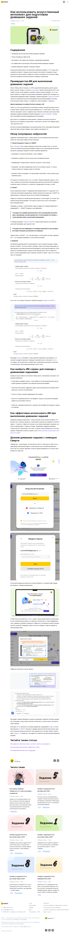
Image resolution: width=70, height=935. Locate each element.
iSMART (57, 96)
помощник (17, 146)
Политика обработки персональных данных (55, 905)
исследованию (35, 90)
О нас (30, 903)
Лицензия (46, 903)
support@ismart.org (8, 909)
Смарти (50, 96)
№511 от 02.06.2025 (18, 924)
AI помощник (32, 912)
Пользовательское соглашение (52, 907)
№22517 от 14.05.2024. (20, 919)
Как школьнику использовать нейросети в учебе (24, 747)
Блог (30, 909)
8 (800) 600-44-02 (8, 907)
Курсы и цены (47, 912)
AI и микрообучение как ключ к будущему (22, 750)
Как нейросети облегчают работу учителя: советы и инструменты (30, 744)
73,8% (50, 70)
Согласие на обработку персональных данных (56, 909)
